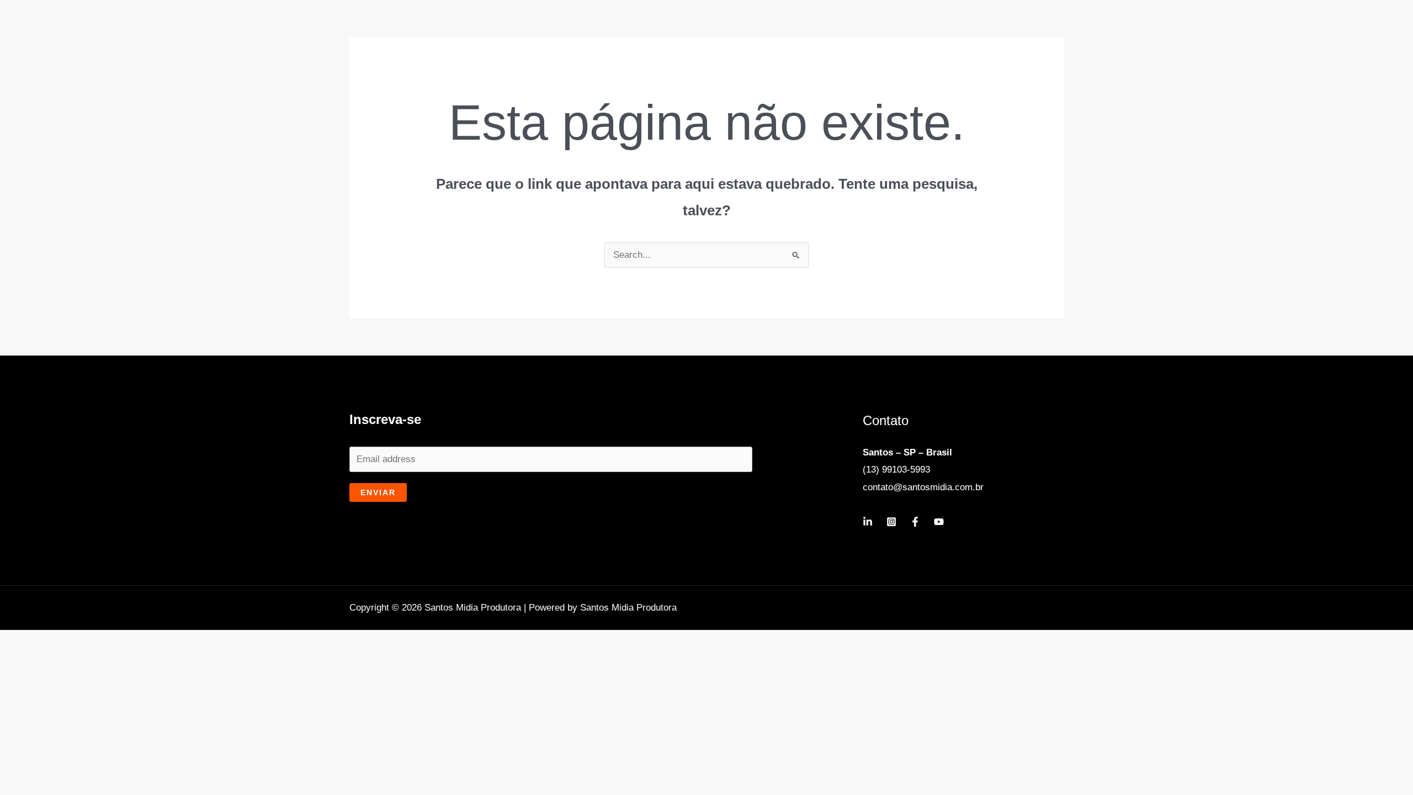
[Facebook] (915, 522)
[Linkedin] (868, 522)
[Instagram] (891, 522)
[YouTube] (939, 522)
